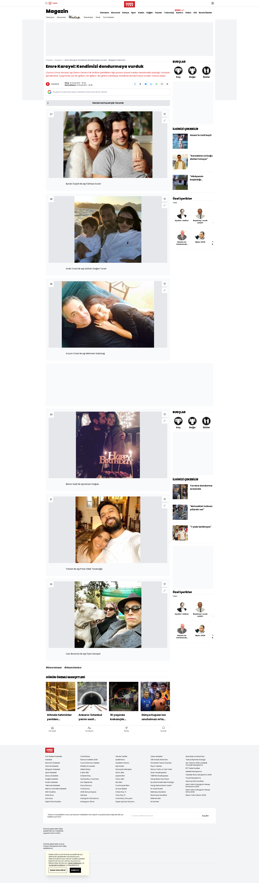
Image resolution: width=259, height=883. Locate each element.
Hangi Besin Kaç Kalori (160, 779)
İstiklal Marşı (85, 769)
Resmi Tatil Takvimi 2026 (196, 795)
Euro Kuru (49, 798)
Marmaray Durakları (159, 795)
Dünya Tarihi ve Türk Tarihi (161, 769)
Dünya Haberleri (51, 776)
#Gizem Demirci (72, 667)
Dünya (125, 12)
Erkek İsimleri (156, 798)
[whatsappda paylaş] (156, 84)
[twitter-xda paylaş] (140, 84)
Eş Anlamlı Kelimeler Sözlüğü (162, 782)
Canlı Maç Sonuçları (123, 798)
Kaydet (205, 815)
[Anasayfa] (49, 750)
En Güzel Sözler (157, 789)
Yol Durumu (85, 789)
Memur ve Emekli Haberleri (55, 789)
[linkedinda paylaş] (151, 84)
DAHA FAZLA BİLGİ (58, 870)
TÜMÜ (175, 203)
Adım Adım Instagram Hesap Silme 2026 (198, 791)
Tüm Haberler (108, 17)
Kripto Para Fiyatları (53, 801)
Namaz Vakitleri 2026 (89, 759)
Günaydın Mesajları (123, 769)
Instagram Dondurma (89, 798)
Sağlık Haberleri (51, 779)
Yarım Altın (119, 779)
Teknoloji (169, 12)
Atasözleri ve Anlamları (195, 756)
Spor (133, 12)
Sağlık (149, 12)
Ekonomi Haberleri (52, 763)
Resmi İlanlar (205, 12)
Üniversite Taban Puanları (161, 763)
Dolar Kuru (49, 795)
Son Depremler (86, 782)
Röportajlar (88, 17)
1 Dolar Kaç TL (120, 792)
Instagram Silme (87, 801)
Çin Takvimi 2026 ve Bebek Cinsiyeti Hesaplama (196, 764)
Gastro (179, 12)
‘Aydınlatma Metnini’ (57, 865)
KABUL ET (75, 870)
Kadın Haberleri (51, 782)
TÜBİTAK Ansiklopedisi (159, 776)
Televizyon (50, 17)
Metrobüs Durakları (158, 792)
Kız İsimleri (155, 801)
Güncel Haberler (51, 766)
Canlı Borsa (85, 756)
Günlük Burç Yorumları (89, 779)
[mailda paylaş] (162, 84)
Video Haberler (156, 756)
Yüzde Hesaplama (193, 778)
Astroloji (83, 795)
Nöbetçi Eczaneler (87, 766)
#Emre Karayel (54, 667)
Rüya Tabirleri (156, 766)
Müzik (98, 17)
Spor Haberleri (51, 772)
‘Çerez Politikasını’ (75, 863)
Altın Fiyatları (50, 792)
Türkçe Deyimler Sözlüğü (196, 759)
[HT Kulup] (75, 17)
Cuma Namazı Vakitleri (89, 763)
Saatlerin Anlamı (122, 763)
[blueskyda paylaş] (146, 84)
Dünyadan (61, 17)
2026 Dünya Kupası (88, 792)
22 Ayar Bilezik (121, 789)
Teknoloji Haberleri (52, 785)
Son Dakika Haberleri (53, 756)
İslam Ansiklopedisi (158, 772)
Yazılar (158, 12)
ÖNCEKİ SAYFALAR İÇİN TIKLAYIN (108, 103)
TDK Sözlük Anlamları (159, 759)
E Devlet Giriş (85, 776)
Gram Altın (119, 772)
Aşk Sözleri (119, 766)
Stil (195, 12)
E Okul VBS (84, 772)
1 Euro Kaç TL (120, 795)
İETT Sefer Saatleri (193, 768)
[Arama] (46, 3)
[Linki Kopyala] (167, 84)
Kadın (141, 12)
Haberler (49, 60)
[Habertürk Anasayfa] (129, 3)
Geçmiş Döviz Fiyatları (195, 781)
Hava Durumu (86, 785)
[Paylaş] (164, 114)
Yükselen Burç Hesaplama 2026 (199, 775)
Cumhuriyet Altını (122, 785)
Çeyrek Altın (120, 776)
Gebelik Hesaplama (194, 771)
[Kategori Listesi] (212, 3)
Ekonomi (115, 12)
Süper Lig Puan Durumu (124, 801)
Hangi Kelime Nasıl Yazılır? (161, 785)
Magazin (57, 11)
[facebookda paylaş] (135, 84)
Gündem (104, 12)
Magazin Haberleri (52, 769)
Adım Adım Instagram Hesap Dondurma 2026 (198, 785)
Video (188, 12)
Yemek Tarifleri (121, 756)
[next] (168, 702)
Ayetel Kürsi (120, 759)
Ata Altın (118, 782)
